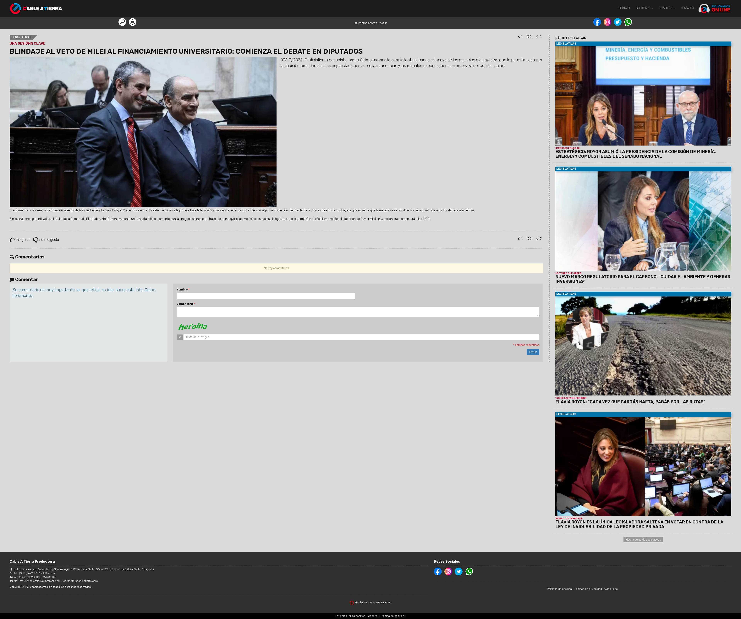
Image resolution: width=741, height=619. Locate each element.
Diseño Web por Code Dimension (373, 602)
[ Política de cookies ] (392, 616)
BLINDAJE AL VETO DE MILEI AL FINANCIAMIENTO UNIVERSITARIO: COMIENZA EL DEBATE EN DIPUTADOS (186, 51)
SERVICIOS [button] (666, 8)
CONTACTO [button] (688, 8)
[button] (122, 21)
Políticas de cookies (559, 589)
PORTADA (624, 8)
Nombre (182, 289)
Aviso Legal (611, 589)
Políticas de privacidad (588, 589)
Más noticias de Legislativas (643, 539)
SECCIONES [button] (643, 8)
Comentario (185, 304)
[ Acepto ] (373, 616)
